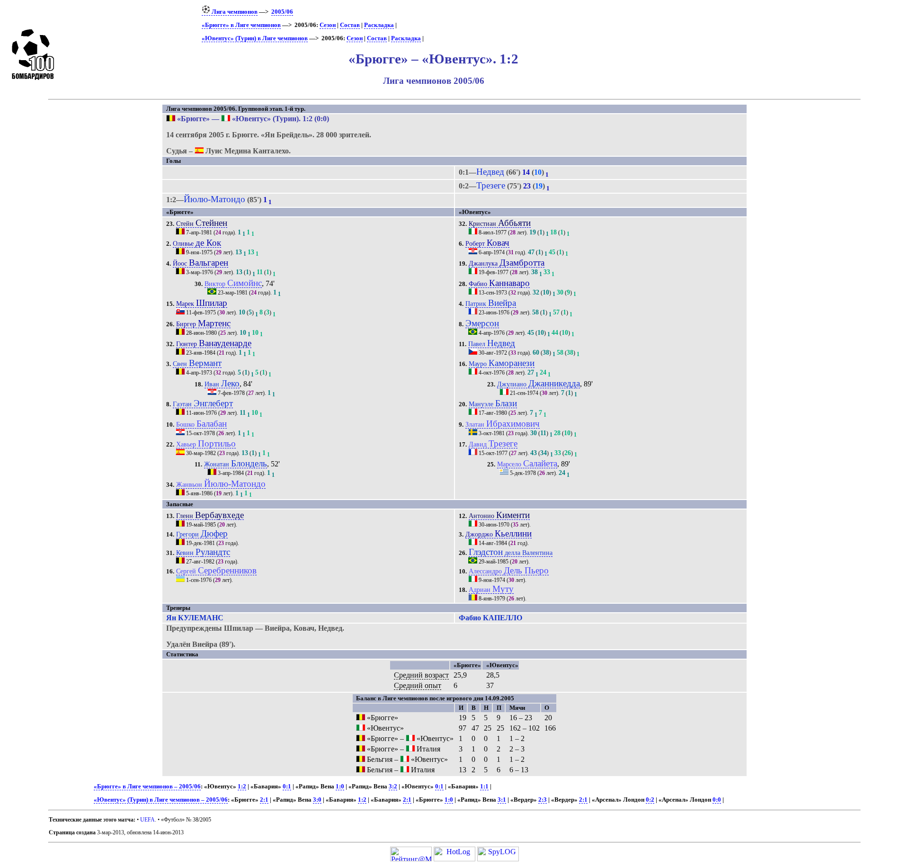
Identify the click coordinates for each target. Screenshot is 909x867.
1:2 (242, 786)
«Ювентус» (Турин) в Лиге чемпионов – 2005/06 (161, 799)
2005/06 (282, 12)
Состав (350, 25)
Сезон (328, 25)
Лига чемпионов (234, 12)
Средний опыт (417, 685)
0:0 (717, 799)
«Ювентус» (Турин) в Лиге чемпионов (255, 38)
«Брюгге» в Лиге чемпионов (241, 25)
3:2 (393, 786)
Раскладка (379, 25)
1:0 (340, 786)
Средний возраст (421, 675)
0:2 (650, 799)
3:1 (502, 799)
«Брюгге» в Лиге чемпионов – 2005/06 (147, 786)
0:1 (287, 786)
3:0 (317, 799)
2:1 (264, 799)
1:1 (484, 786)
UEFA (147, 819)
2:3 (542, 799)
